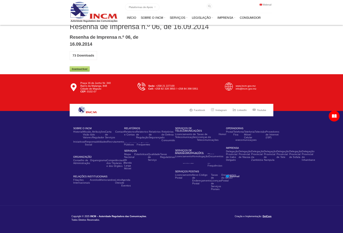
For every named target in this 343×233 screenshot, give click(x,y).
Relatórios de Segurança (155, 134)
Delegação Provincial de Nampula (270, 155)
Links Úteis (118, 181)
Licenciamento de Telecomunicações (186, 135)
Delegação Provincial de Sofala (295, 154)
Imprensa (225, 17)
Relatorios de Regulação (142, 134)
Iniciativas (79, 141)
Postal (229, 131)
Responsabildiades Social (96, 143)
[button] (209, 6)
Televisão (260, 131)
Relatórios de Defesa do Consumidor (168, 136)
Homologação (200, 156)
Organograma (98, 160)
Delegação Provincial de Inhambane (308, 155)
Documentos (215, 156)
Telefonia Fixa (238, 133)
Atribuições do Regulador (98, 134)
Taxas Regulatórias (167, 155)
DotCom (267, 216)
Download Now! (80, 68)
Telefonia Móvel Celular (249, 134)
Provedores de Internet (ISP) (272, 134)
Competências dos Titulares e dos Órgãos (114, 163)
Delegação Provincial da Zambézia (257, 155)
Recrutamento (115, 141)
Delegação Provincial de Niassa (245, 154)
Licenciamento (183, 156)
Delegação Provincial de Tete (283, 154)
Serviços (177, 17)
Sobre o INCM (152, 17)
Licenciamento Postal (183, 176)
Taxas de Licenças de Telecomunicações (208, 137)
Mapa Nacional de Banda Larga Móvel (129, 161)
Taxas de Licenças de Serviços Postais (216, 182)
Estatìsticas (141, 154)
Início (131, 17)
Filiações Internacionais (81, 181)
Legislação (201, 17)
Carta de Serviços (110, 134)
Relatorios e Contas (130, 133)
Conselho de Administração (81, 161)
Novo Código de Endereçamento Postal (201, 179)
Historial (78, 131)
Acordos (95, 179)
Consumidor (250, 17)
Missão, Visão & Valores (87, 134)
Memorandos (107, 179)
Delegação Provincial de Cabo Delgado (232, 155)
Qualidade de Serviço (154, 157)
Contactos (121, 131)
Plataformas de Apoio (141, 7)
